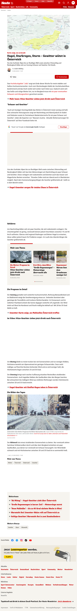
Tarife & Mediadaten (16, 608)
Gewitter (10, 527)
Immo (36, 1)
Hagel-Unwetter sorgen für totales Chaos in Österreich (33, 187)
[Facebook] (12, 540)
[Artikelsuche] (64, 3)
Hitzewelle (24, 527)
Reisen (3, 588)
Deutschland (24, 569)
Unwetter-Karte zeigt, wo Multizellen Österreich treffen (34, 313)
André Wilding (18, 69)
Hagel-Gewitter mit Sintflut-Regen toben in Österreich (33, 387)
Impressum (4, 608)
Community (34, 7)
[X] (17, 540)
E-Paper (29, 1)
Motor (71, 585)
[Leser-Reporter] (59, 3)
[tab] (34, 281)
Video (65, 7)
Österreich (5, 7)
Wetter (9, 10)
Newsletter (69, 569)
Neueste (71, 7)
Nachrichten (35, 569)
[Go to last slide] (8, 411)
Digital (21, 577)
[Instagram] (21, 540)
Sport (13, 7)
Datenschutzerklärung (37, 608)
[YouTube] (30, 540)
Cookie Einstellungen (68, 608)
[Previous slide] (10, 256)
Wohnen (48, 585)
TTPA (26, 608)
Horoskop (29, 577)
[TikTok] (26, 540)
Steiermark (26, 463)
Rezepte (31, 585)
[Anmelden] (68, 3)
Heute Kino (50, 577)
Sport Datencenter (7, 585)
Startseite (3, 10)
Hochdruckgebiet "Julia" (19, 84)
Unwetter (34, 463)
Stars (3, 577)
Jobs (43, 1)
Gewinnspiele (21, 585)
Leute (9, 577)
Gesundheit (39, 585)
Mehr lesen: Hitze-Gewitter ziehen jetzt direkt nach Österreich (37, 99)
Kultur (15, 577)
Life (27, 7)
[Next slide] (67, 256)
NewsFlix (50, 1)
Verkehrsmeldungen (60, 585)
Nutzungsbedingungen (53, 608)
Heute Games (39, 577)
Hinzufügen (63, 127)
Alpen (17, 527)
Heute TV (59, 577)
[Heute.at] (5, 3)
